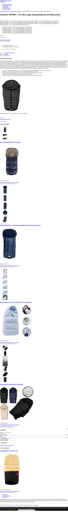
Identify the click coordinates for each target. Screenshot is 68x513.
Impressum (5, 497)
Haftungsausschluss (7, 495)
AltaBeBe (19, 11)
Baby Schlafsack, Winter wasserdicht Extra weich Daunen (16, 302)
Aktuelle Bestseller (7, 9)
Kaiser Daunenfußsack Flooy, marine (10, 142)
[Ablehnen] (35, 510)
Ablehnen (26, 510)
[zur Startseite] (5, 0)
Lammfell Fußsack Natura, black (9, 450)
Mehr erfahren (31, 510)
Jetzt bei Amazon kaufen (5, 39)
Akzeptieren (21, 510)
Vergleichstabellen (6, 7)
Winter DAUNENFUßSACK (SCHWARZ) (11, 384)
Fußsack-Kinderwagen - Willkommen (8, 11)
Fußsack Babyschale (7, 5)
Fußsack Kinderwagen (7, 4)
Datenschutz (5, 494)
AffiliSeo (36, 505)
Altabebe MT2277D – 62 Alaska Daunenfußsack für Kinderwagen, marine (20, 225)
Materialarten (5, 6)
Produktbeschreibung (4, 182)
